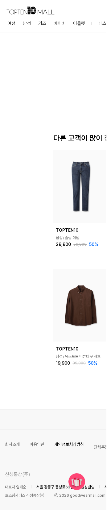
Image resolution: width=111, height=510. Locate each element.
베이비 (60, 23)
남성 (27, 23)
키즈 (42, 23)
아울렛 (79, 23)
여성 (11, 23)
